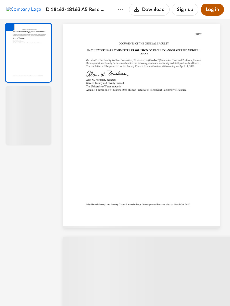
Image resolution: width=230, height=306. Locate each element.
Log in (212, 9)
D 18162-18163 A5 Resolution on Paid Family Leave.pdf (76, 9)
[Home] (24, 9)
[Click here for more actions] (121, 10)
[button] (28, 53)
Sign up (185, 9)
